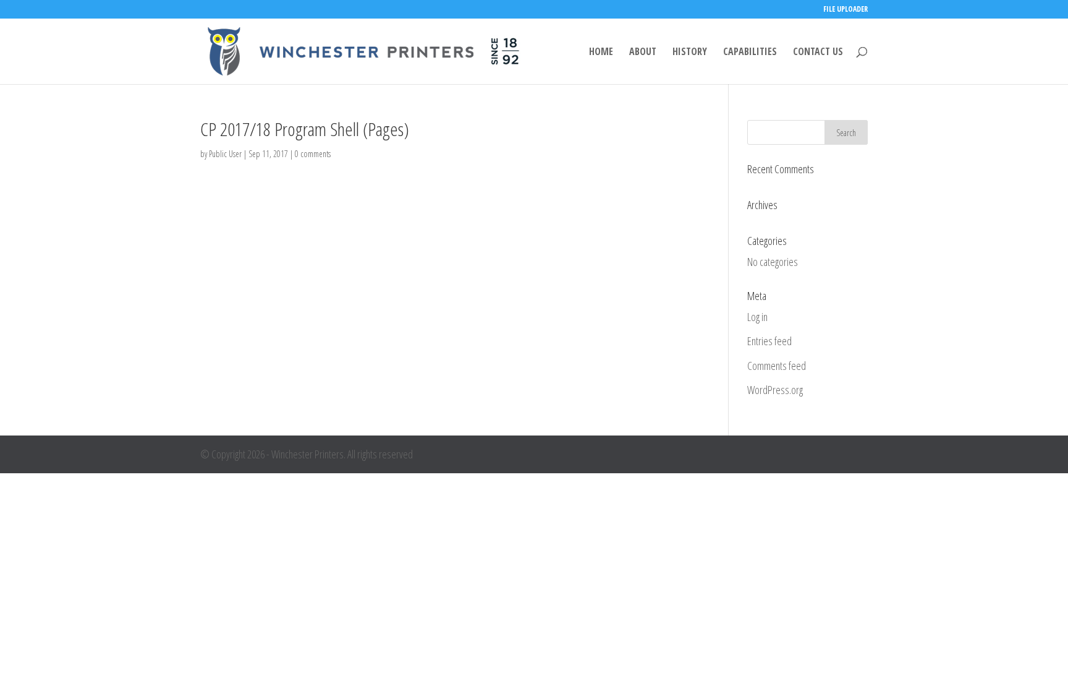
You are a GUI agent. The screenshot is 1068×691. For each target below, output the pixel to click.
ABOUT (642, 52)
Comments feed (776, 365)
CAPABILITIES (750, 52)
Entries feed (769, 340)
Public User (225, 154)
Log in (757, 316)
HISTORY (689, 52)
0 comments (313, 154)
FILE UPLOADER (845, 10)
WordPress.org (775, 389)
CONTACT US (818, 52)
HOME (601, 52)
